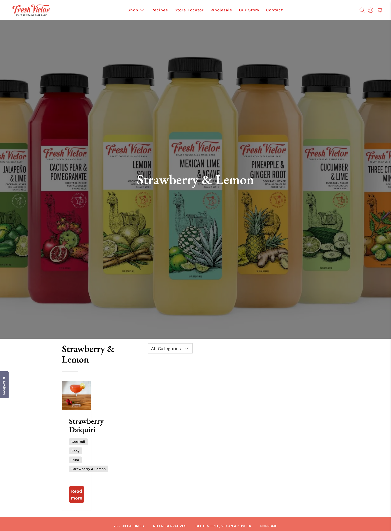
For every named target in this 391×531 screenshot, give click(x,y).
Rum (75, 460)
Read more (76, 494)
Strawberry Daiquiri (86, 425)
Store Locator (189, 10)
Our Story (249, 10)
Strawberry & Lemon (89, 469)
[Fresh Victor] (31, 10)
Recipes (159, 10)
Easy (75, 451)
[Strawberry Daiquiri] (76, 395)
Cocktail (78, 442)
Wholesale (221, 10)
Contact (274, 10)
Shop (133, 10)
